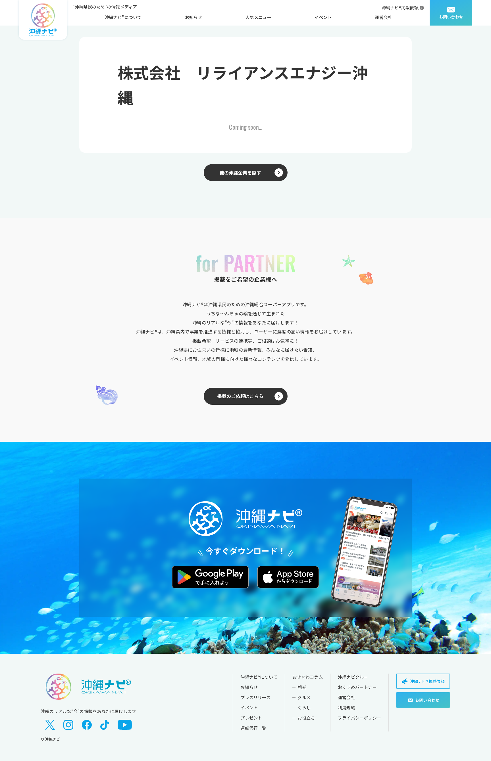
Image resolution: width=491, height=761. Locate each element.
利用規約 (346, 707)
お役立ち (306, 718)
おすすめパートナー (357, 687)
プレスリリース (255, 697)
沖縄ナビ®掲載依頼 (400, 8)
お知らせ (193, 17)
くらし (304, 707)
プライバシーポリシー (359, 718)
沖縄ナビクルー (353, 677)
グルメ (304, 697)
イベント (323, 17)
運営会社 (383, 17)
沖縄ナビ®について (123, 17)
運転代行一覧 (253, 728)
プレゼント (251, 718)
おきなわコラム (307, 677)
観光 (301, 687)
